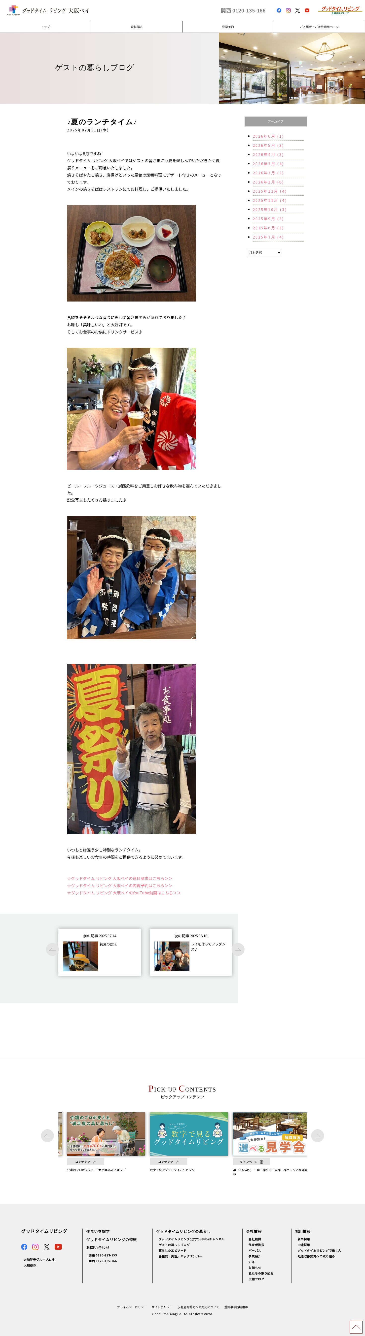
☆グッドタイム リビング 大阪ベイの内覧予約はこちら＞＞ (119, 885)
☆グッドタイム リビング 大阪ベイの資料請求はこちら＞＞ (119, 878)
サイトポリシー (162, 1307)
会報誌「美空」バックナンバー (180, 1256)
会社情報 (254, 1231)
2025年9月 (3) (268, 218)
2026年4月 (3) (268, 154)
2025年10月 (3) (270, 209)
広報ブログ (256, 1279)
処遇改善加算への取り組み (316, 1256)
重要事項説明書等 (236, 1307)
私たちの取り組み (261, 1273)
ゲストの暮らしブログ (174, 1245)
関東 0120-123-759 (103, 1255)
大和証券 (30, 1265)
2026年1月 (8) (268, 182)
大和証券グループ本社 (39, 1259)
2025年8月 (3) (268, 228)
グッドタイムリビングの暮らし (183, 1231)
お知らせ (255, 1267)
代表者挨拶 (256, 1245)
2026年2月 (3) (268, 173)
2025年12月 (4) (270, 191)
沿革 (252, 1262)
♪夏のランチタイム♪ (102, 122)
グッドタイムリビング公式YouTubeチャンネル (192, 1239)
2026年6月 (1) (268, 136)
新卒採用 (304, 1239)
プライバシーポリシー (132, 1307)
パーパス (255, 1250)
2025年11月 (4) (270, 200)
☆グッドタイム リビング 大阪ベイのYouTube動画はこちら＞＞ (124, 893)
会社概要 (255, 1239)
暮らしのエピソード (173, 1250)
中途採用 (304, 1245)
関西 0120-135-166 (243, 10)
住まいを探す (98, 1231)
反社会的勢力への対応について (198, 1307)
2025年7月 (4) (268, 237)
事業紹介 (255, 1256)
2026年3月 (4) (268, 163)
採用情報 (303, 1231)
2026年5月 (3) (268, 145)
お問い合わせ (98, 1247)
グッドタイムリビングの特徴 (111, 1239)
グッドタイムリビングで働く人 (319, 1250)
